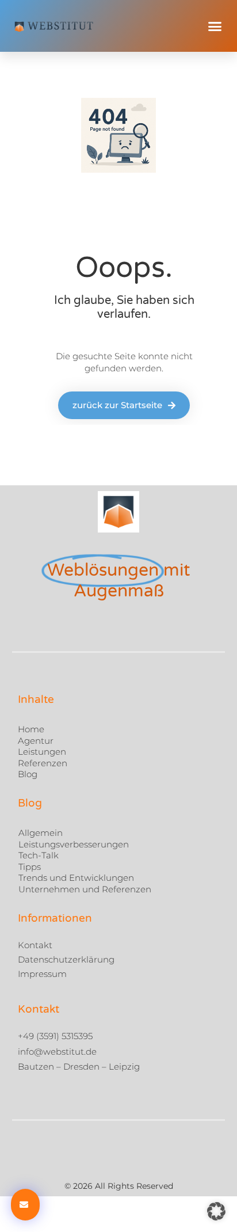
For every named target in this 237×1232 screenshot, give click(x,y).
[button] (215, 26)
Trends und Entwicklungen (76, 877)
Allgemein (40, 832)
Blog (27, 774)
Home (31, 729)
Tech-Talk (38, 855)
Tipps (29, 866)
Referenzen (42, 762)
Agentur (35, 740)
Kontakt (35, 945)
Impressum (42, 973)
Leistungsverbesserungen (73, 844)
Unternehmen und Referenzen (84, 889)
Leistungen (42, 751)
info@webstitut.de (57, 1051)
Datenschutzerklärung (66, 959)
